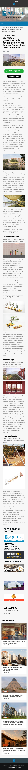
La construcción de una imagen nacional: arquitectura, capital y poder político (13, 695)
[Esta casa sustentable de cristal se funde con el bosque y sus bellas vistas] (14, 631)
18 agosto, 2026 (6, 726)
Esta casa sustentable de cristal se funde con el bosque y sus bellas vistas (14, 642)
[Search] (26, 23)
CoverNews (10, 767)
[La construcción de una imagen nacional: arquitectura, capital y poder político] (14, 685)
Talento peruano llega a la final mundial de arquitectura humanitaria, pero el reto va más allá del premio (14, 750)
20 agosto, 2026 (6, 644)
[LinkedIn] (14, 4)
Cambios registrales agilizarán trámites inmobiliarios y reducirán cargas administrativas (12, 669)
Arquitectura (5, 637)
